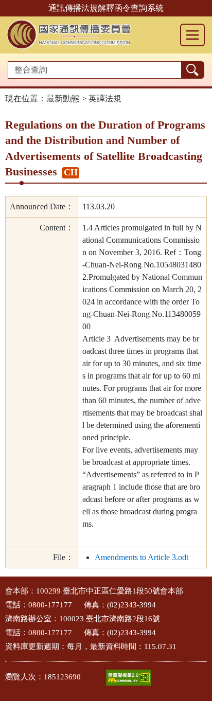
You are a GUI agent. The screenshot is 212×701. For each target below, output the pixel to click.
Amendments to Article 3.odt (141, 557)
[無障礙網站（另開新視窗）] (128, 678)
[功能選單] (192, 35)
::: (3, 588)
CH (71, 172)
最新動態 (62, 98)
